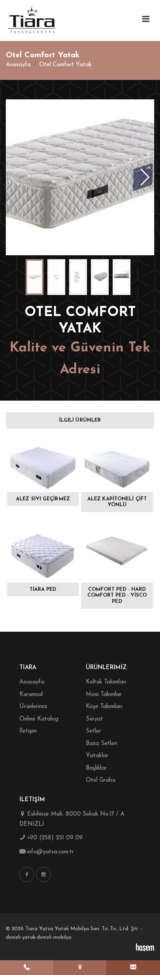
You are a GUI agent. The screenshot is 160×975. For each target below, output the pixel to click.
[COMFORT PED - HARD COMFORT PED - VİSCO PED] (117, 549)
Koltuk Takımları (106, 682)
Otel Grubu (100, 780)
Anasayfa (18, 65)
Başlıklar (96, 768)
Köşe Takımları (104, 707)
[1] (145, 19)
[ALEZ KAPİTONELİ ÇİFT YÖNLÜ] (117, 462)
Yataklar (97, 756)
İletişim (28, 731)
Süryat (94, 719)
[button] (145, 177)
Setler (93, 731)
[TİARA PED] (43, 549)
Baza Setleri (101, 744)
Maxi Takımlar (104, 695)
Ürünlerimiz (33, 707)
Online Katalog (38, 719)
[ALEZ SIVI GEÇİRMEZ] (43, 462)
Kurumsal (31, 695)
